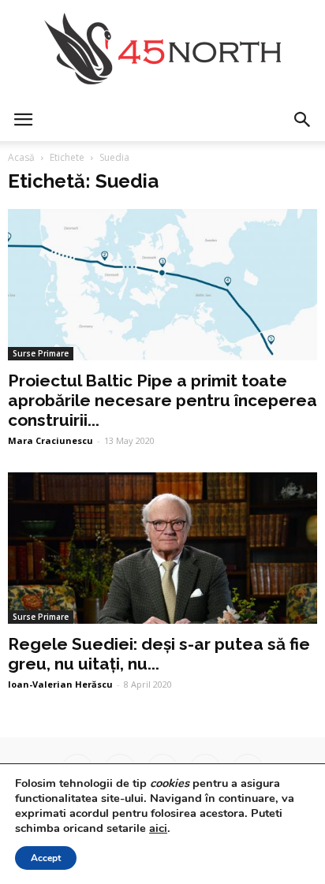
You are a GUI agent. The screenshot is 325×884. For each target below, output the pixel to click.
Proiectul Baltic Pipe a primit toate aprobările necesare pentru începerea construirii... (162, 400)
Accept (46, 858)
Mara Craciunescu (50, 440)
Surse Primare (41, 353)
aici (158, 828)
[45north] (162, 49)
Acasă (21, 157)
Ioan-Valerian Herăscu (60, 684)
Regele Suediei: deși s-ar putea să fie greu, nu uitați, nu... (159, 653)
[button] (303, 120)
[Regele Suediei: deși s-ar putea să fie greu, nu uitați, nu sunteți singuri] (162, 548)
